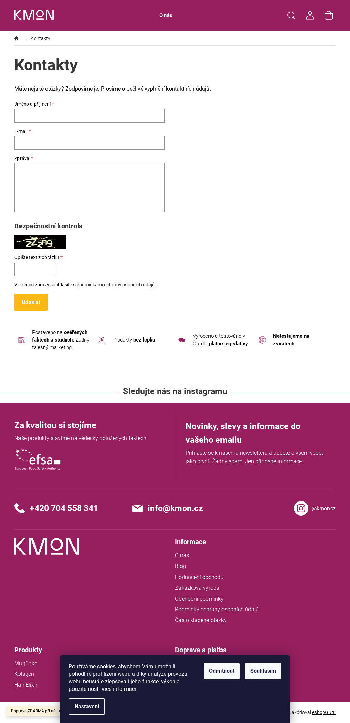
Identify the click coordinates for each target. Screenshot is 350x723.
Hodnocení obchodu (199, 577)
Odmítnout (221, 671)
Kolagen (24, 674)
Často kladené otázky (201, 620)
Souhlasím (263, 671)
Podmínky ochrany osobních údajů (217, 609)
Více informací (118, 689)
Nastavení (87, 706)
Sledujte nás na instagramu (175, 391)
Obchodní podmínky (199, 598)
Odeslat (31, 302)
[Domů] (19, 38)
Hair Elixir (25, 685)
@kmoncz (324, 508)
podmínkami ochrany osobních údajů (116, 284)
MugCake (25, 663)
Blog (180, 566)
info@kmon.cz (175, 508)
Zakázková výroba (197, 588)
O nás (182, 555)
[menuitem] (165, 15)
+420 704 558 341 (64, 508)
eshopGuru (324, 712)
